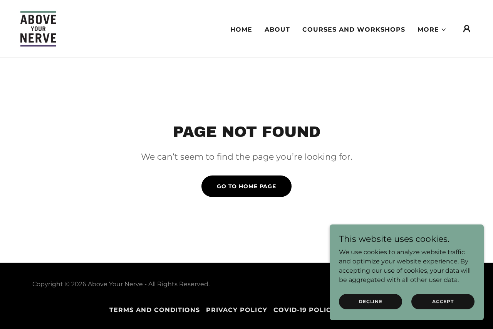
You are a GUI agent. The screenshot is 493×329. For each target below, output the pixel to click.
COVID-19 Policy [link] (304, 310)
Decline (370, 301)
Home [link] (241, 29)
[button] (432, 29)
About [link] (277, 29)
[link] (38, 28)
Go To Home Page (246, 186)
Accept (443, 301)
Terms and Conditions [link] (154, 310)
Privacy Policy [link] (236, 310)
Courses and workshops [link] (353, 29)
